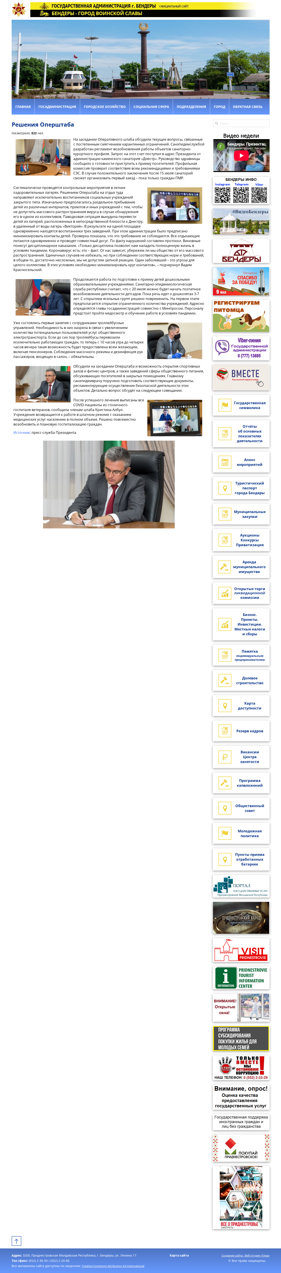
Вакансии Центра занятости (249, 757)
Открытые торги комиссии (249, 593)
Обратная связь (248, 106)
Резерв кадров (249, 731)
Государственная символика (250, 405)
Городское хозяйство (105, 106)
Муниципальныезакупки (250, 514)
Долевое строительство (249, 680)
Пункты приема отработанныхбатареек (250, 859)
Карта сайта (179, 1255)
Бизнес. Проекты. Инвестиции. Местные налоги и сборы (249, 624)
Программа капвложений (250, 783)
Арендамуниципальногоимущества (249, 567)
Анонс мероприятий (250, 462)
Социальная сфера (151, 106)
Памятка (250, 655)
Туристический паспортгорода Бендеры (250, 488)
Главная (23, 106)
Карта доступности (249, 706)
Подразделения (191, 106)
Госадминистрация (57, 106)
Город (219, 106)
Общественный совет (249, 808)
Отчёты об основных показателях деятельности (250, 433)
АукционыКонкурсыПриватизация (250, 540)
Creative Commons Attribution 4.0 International (113, 1266)
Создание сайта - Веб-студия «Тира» (246, 1255)
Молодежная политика (250, 833)
